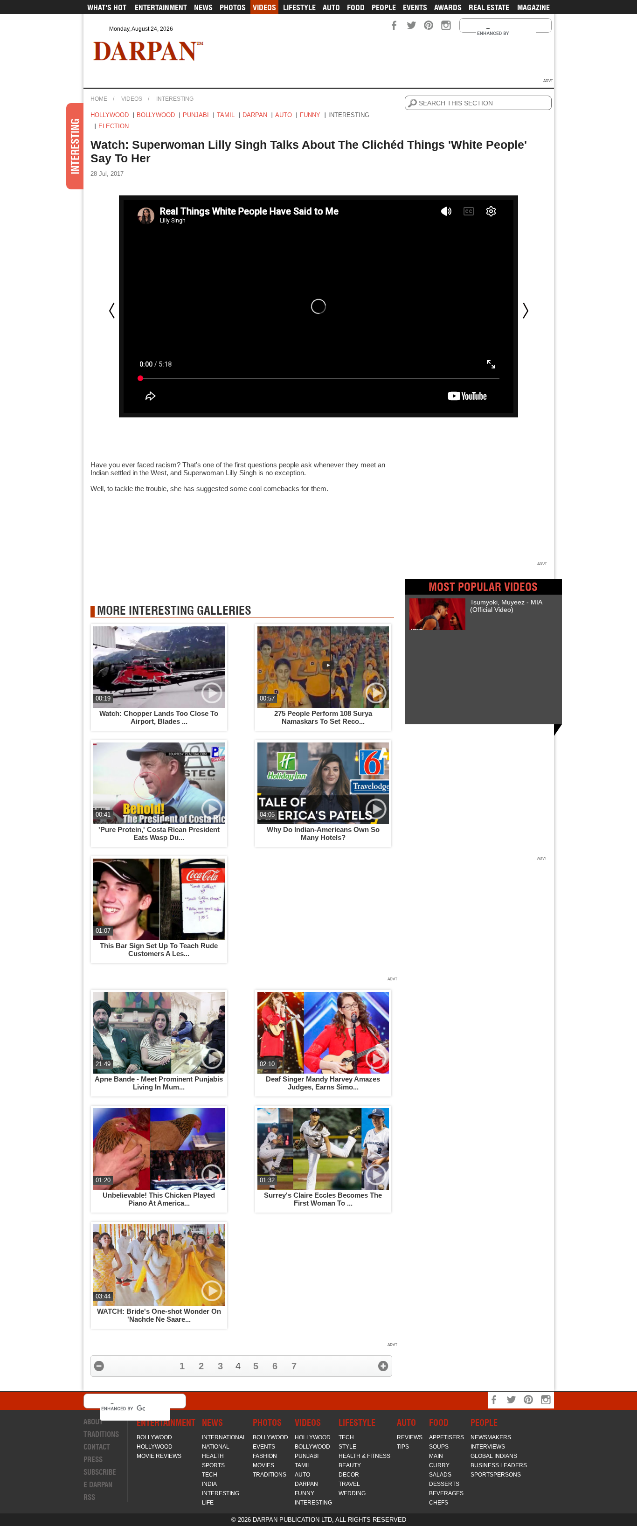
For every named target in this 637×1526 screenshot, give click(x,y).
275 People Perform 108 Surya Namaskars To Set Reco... (323, 717)
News (203, 7)
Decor (349, 1474)
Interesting (175, 99)
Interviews (488, 1446)
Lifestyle (299, 7)
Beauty (350, 1465)
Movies (263, 1465)
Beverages (446, 1493)
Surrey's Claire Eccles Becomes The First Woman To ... (323, 1199)
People (384, 7)
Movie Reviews (159, 1456)
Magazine (533, 7)
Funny (310, 114)
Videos (264, 7)
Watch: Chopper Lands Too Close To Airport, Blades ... (158, 717)
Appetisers (446, 1437)
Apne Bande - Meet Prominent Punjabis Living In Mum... (159, 1083)
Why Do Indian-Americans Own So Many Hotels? (323, 833)
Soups (439, 1446)
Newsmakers (491, 1437)
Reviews (409, 1437)
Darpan (254, 114)
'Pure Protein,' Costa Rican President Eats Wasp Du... (159, 833)
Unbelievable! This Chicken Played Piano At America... (159, 1199)
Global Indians (494, 1456)
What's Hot (106, 7)
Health (213, 1456)
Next (525, 311)
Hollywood (109, 114)
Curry (439, 1465)
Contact (96, 1447)
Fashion (265, 1456)
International (224, 1437)
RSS (89, 1497)
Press (93, 1459)
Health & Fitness (364, 1456)
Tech (209, 1474)
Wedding (352, 1493)
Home (98, 99)
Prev (112, 311)
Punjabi (196, 114)
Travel (349, 1484)
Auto (331, 7)
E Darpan (97, 1484)
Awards (448, 7)
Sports (213, 1465)
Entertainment (161, 7)
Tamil (226, 114)
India (209, 1484)
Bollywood (156, 114)
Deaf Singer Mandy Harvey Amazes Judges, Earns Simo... (323, 1083)
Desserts (444, 1484)
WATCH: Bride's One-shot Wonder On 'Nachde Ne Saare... (159, 1315)
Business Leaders (499, 1465)
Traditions (101, 1434)
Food (356, 7)
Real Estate (489, 7)
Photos (233, 7)
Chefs (438, 1502)
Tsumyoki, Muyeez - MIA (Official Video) (506, 605)
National (215, 1446)
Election (113, 126)
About (93, 1421)
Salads (440, 1474)
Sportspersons (496, 1474)
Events (415, 7)
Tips (403, 1446)
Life (208, 1502)
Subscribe (99, 1472)
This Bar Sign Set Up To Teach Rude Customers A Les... (159, 949)
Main (436, 1456)
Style (347, 1446)
